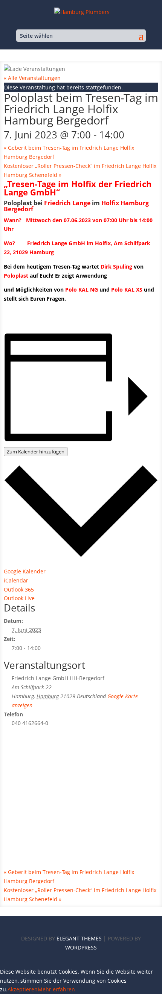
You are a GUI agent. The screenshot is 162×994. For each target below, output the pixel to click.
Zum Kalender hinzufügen (35, 451)
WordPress (81, 947)
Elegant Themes (79, 938)
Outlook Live (19, 598)
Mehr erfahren (56, 989)
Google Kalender (25, 571)
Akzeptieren (23, 989)
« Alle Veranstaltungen (32, 77)
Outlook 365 (19, 589)
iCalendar (16, 580)
